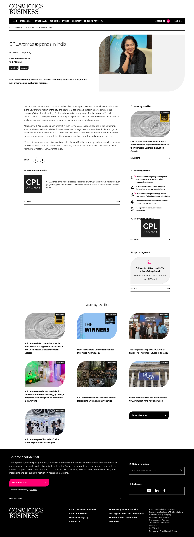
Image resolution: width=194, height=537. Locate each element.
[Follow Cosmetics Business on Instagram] (149, 491)
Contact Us (74, 521)
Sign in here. (32, 490)
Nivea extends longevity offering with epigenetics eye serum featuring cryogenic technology (151, 179)
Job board (55, 21)
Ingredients (14, 68)
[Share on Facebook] (42, 160)
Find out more (15, 498)
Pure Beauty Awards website (123, 509)
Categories (25, 21)
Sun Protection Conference (123, 517)
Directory (77, 21)
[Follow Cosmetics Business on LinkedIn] (157, 491)
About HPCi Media (78, 513)
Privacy (175, 531)
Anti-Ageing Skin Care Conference (126, 513)
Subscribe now (139, 415)
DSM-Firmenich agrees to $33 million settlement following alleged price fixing (153, 195)
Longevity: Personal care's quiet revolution (149, 209)
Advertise (114, 521)
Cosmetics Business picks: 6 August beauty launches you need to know (150, 188)
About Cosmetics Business (82, 509)
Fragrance (24, 68)
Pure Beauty (41, 21)
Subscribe (160, 21)
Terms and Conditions (159, 531)
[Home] (10, 27)
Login (177, 21)
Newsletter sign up (78, 517)
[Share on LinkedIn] (35, 160)
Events (65, 21)
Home (14, 21)
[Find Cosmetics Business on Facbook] (164, 491)
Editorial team (91, 21)
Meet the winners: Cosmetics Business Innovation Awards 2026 (151, 202)
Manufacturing (111, 314)
